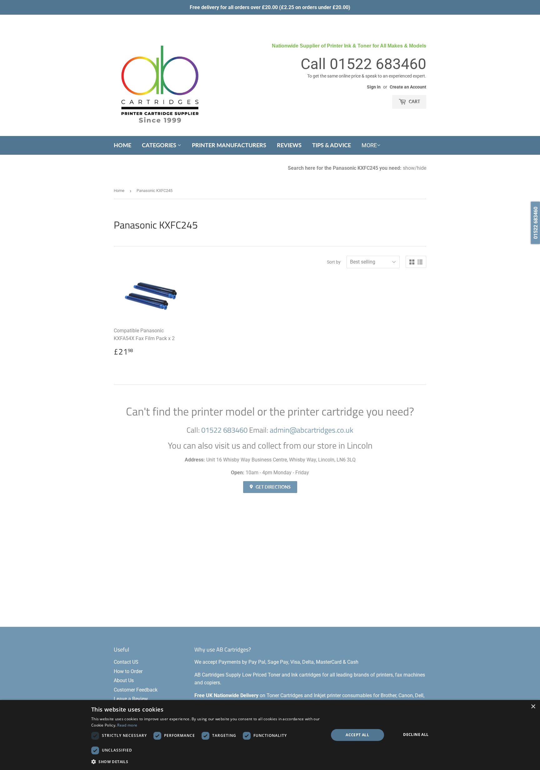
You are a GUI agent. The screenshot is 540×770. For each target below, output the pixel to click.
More (369, 145)
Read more (127, 725)
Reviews (289, 145)
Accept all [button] (357, 734)
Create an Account (408, 86)
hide (421, 168)
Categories (160, 145)
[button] (206, 761)
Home (122, 145)
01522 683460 (378, 64)
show (409, 168)
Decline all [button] (415, 734)
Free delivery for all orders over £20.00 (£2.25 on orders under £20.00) (270, 7)
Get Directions (273, 487)
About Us (124, 680)
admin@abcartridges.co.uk (311, 429)
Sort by (334, 261)
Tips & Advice (331, 145)
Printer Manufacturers (229, 145)
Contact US (126, 662)
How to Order (128, 671)
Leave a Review (131, 699)
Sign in (374, 86)
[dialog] (270, 735)
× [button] (533, 706)
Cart (414, 101)
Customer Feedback (136, 690)
